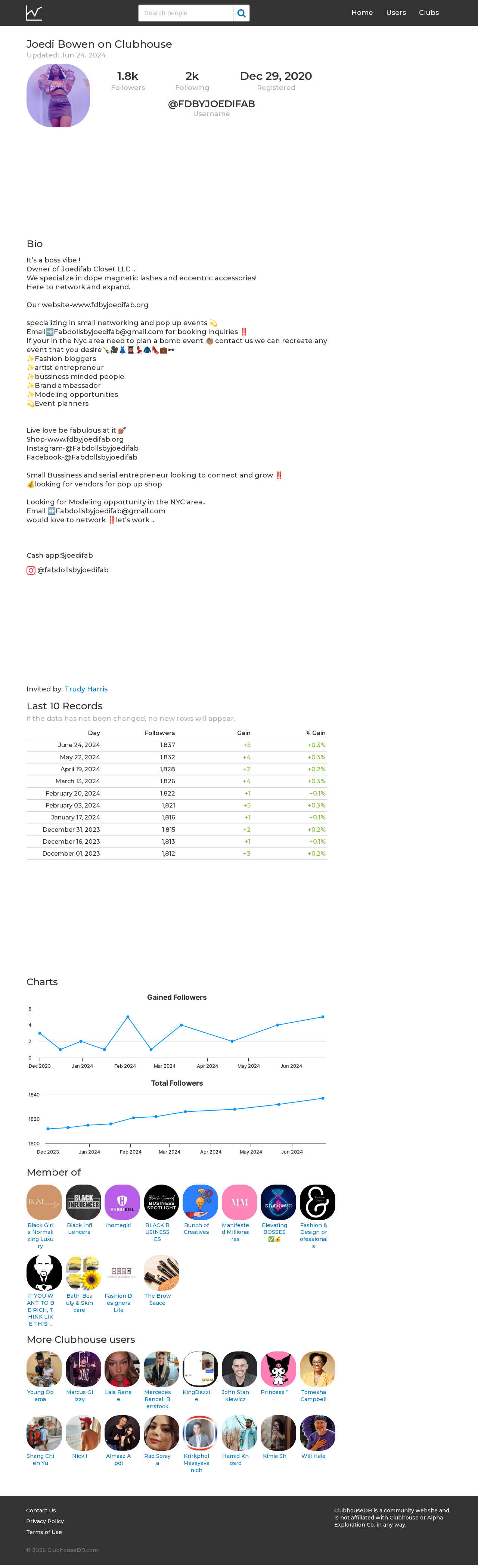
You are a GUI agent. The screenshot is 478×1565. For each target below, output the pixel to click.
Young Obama (40, 1396)
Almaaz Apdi (118, 1459)
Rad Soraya (157, 1459)
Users (396, 13)
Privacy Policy (45, 1521)
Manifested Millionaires (235, 1232)
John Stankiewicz (235, 1396)
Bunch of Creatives (196, 1229)
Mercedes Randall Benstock (157, 1399)
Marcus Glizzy (79, 1396)
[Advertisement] (177, 185)
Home (362, 13)
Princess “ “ (274, 1396)
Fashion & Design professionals (314, 1236)
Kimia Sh (274, 1456)
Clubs (429, 13)
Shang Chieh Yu (40, 1459)
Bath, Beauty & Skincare (79, 1302)
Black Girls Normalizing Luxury (40, 1236)
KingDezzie (196, 1396)
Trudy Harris (86, 689)
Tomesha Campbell (313, 1396)
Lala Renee (118, 1396)
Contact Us (41, 1510)
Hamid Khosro (235, 1459)
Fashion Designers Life (118, 1302)
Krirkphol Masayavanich (196, 1463)
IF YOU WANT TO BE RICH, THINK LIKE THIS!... (40, 1309)
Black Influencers (79, 1229)
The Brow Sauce (157, 1299)
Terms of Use (44, 1532)
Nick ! (79, 1456)
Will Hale (313, 1456)
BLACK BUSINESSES (157, 1232)
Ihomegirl (118, 1225)
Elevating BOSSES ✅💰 (274, 1232)
